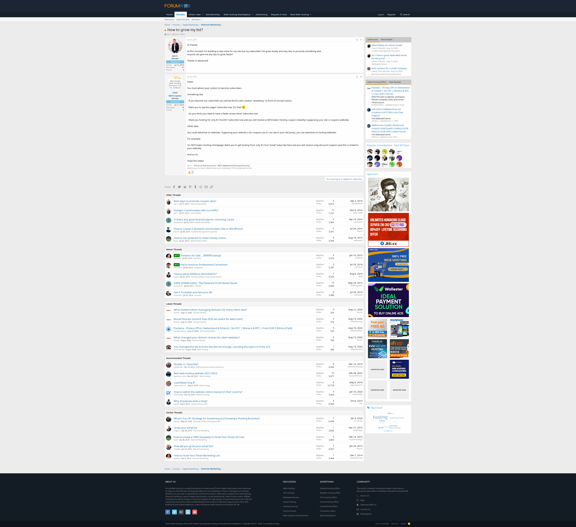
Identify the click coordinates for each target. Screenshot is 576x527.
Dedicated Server (379, 64)
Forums (180, 14)
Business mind (180, 376)
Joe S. (168, 34)
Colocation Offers (328, 511)
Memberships (213, 14)
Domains (197, 258)
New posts (169, 19)
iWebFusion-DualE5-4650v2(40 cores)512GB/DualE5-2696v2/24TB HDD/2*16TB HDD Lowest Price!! (390, 128)
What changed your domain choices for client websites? (207, 337)
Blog (362, 500)
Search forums (182, 19)
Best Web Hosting (299, 14)
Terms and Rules (382, 523)
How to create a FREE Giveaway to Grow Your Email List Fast (209, 437)
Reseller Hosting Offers (330, 492)
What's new (195, 14)
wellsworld (358, 240)
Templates (198, 267)
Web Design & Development (295, 515)
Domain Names (199, 312)
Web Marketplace (328, 515)
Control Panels (289, 511)
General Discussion (199, 404)
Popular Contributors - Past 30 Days (388, 145)
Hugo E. (177, 430)
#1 (361, 40)
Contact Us (365, 509)
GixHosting (178, 394)
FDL (361, 403)
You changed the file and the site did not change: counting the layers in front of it (222, 346)
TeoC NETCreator (175, 94)
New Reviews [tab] (395, 82)
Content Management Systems (204, 231)
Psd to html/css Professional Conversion (204, 264)
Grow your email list (185, 427)
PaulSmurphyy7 (356, 439)
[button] (202, 14)
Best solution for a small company (389, 68)
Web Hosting (202, 349)
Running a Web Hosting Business (207, 421)
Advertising (261, 14)
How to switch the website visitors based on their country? (208, 392)
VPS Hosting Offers (207, 331)
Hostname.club (356, 458)
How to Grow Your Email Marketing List (197, 455)
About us (395, 523)
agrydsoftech (357, 203)
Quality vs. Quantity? (186, 364)
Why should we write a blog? (190, 401)
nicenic (177, 312)
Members (196, 19)
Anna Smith (358, 213)
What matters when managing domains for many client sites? (210, 309)
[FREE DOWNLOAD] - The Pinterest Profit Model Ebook (205, 283)
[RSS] (409, 523)
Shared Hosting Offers (330, 488)
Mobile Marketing (202, 222)
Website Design (203, 394)
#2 (361, 76)
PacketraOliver (180, 331)
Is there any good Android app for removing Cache (204, 219)
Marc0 (176, 231)
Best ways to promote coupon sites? (195, 201)
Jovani (176, 277)
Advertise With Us (368, 504)
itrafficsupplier (356, 285)
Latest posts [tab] (372, 39)
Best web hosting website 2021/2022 (195, 373)
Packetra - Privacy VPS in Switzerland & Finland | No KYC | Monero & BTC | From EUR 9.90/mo (391, 90)
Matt (361, 276)
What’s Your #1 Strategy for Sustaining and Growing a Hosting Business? (217, 418)
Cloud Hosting (289, 501)
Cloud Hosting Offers (329, 501)
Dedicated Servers (291, 497)
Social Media (195, 213)
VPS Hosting (288, 492)
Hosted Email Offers (329, 506)
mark (176, 241)
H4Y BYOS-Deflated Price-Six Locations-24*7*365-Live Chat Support (387, 112)
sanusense (178, 222)
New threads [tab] (386, 39)
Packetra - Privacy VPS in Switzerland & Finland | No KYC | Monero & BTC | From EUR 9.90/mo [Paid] (233, 328)
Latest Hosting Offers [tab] (376, 82)
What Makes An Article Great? (387, 45)
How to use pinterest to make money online (200, 238)
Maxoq (176, 421)
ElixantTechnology (355, 366)
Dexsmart (178, 295)
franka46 (177, 258)
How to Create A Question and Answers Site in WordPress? (208, 228)
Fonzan (360, 448)
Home (169, 14)
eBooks (198, 286)
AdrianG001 (357, 394)
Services (197, 295)
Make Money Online (198, 241)
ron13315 (178, 267)
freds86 (177, 449)
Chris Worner (179, 349)
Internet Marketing (198, 204)
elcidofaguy (358, 430)
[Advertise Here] (377, 369)
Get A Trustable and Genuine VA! (193, 292)
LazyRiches (178, 367)
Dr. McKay (358, 421)
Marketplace (366, 513)
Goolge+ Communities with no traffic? (196, 210)
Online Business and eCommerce (210, 367)
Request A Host (279, 14)
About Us (364, 495)
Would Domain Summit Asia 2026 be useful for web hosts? (208, 319)
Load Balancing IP (184, 382)
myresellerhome (356, 376)
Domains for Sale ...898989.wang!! (200, 255)
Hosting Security (290, 506)
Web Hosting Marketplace (237, 14)
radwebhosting (356, 321)
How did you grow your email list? (193, 446)
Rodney (177, 458)
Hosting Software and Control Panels (206, 277)
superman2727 (180, 385)
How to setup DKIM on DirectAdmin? (195, 274)
